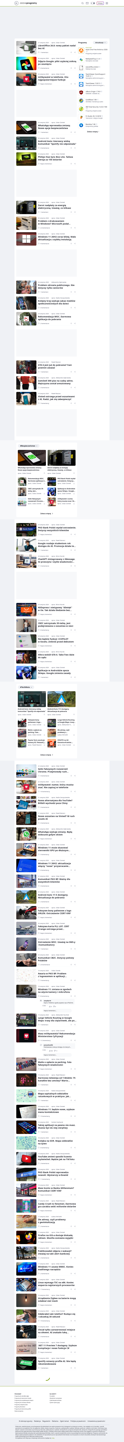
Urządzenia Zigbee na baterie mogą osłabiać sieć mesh (57, 1299)
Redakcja (37, 1421)
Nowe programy (19, 1411)
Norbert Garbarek (57, 1122)
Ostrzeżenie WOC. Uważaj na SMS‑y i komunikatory (56, 943)
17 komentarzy (45, 1289)
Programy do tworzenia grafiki (23, 1409)
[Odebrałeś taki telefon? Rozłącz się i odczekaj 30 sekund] (26, 1316)
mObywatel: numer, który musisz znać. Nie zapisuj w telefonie (66, 500)
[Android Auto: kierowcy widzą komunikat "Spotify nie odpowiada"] (26, 143)
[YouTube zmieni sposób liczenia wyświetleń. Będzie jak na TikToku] (26, 1158)
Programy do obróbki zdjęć (22, 1396)
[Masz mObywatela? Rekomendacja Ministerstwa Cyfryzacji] (26, 1035)
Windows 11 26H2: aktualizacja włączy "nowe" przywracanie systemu (54, 866)
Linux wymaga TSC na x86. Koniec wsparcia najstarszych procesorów (56, 1284)
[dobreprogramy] (30, 3)
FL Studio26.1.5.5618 (93, 116)
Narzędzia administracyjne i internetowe (95, 78)
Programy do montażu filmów (22, 1402)
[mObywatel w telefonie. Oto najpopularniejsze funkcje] (26, 79)
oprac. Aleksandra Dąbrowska (61, 378)
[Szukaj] (82, 3)
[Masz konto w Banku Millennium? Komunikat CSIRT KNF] (26, 1190)
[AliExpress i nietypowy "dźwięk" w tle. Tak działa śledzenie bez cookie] (26, 609)
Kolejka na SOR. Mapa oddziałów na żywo (55, 1142)
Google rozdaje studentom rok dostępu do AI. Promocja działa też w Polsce (56, 546)
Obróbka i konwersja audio (94, 102)
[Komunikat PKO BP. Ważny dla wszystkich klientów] (26, 881)
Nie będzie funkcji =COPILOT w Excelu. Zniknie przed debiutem (56, 640)
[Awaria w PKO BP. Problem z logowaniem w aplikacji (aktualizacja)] (26, 975)
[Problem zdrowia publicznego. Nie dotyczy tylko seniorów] (26, 287)
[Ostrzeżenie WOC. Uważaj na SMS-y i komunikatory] (26, 944)
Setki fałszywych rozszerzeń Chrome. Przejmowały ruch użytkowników (35, 500)
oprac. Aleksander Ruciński (60, 1015)
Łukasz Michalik (63, 735)
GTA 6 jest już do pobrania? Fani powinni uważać (55, 366)
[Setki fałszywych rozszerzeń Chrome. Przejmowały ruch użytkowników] (22, 502)
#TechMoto (25, 687)
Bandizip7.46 (90, 124)
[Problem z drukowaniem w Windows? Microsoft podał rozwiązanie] (26, 223)
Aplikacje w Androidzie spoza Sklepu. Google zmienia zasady (66, 490)
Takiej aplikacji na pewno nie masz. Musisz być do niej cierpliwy (56, 1126)
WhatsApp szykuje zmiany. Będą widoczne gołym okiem (55, 833)
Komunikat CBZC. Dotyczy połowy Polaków (56, 959)
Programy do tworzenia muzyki (23, 1398)
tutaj (53, 1438)
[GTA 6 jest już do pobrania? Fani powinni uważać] (26, 367)
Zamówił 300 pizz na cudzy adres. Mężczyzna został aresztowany (55, 382)
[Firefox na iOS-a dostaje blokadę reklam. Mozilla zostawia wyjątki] (26, 1237)
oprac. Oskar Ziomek (58, 43)
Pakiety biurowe (91, 69)
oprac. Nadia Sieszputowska (60, 298)
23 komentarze (45, 965)
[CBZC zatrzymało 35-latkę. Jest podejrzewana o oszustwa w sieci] (22, 491)
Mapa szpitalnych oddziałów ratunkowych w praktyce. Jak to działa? (53, 1096)
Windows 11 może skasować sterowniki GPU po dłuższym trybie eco (53, 850)
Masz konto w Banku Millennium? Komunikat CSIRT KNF (56, 1189)
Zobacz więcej (45, 513)
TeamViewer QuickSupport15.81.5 (95, 75)
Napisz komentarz (46, 84)
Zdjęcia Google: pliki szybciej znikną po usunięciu (57, 62)
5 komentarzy (44, 854)
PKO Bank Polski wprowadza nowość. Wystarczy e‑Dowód (53, 1173)
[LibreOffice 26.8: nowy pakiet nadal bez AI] (26, 47)
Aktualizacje (99, 43)
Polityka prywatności (78, 1421)
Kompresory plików (92, 126)
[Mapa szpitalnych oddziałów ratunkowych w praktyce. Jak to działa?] (26, 1095)
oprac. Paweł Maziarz (58, 540)
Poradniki (52, 1396)
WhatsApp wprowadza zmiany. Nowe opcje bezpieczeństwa (54, 127)
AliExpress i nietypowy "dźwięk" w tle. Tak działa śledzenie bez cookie (55, 610)
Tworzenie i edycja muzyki (94, 118)
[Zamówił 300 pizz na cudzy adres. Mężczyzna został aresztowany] (26, 383)
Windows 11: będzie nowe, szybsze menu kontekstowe (56, 1110)
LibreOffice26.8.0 (92, 67)
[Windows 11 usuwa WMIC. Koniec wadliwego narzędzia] (26, 1269)
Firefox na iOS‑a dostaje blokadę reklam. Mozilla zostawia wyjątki (55, 1236)
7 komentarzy (44, 403)
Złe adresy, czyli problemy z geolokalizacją (63, 731)
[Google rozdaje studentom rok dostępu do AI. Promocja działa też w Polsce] (26, 545)
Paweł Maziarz (56, 362)
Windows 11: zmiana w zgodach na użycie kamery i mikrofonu (54, 990)
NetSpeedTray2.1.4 (93, 59)
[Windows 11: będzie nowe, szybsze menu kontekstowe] (26, 1111)
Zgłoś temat (64, 1421)
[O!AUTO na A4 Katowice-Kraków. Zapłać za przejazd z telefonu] (51, 743)
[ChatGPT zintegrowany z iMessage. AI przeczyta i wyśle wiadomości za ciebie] (26, 561)
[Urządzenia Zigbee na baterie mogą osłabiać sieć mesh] (26, 1300)
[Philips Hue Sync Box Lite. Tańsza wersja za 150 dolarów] (26, 159)
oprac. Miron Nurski (57, 556)
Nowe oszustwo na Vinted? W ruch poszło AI (56, 817)
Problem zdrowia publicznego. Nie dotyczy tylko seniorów (56, 286)
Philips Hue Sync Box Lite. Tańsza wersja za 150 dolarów (55, 158)
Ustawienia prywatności (96, 1421)
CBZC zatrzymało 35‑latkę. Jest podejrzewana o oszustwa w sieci (55, 624)
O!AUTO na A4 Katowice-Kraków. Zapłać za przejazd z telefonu (65, 741)
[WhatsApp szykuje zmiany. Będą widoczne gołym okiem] (26, 834)
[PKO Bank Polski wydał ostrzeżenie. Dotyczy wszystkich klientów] (51, 481)
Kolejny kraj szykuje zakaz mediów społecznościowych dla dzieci (56, 302)
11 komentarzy (45, 1179)
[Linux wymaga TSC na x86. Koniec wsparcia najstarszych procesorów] (26, 1284)
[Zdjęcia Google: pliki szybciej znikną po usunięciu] (26, 63)
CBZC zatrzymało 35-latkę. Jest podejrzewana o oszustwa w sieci (35, 490)
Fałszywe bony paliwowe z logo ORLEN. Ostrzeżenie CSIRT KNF (35, 721)
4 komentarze (44, 68)
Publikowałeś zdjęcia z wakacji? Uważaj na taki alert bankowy (55, 1252)
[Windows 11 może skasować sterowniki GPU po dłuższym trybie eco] (26, 849)
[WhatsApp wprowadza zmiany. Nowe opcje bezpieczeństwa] (26, 127)
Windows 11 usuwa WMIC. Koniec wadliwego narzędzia (55, 1268)
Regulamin (46, 1421)
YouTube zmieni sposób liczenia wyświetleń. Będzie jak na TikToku (56, 1158)
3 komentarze (44, 308)
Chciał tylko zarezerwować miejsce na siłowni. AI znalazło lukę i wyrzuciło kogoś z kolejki (56, 1332)
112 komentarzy (45, 1040)
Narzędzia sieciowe (92, 61)
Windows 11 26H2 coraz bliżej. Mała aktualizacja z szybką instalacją (57, 238)
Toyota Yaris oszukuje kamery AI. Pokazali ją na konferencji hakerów (36, 741)
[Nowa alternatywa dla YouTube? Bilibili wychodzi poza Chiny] (26, 802)
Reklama (55, 1421)
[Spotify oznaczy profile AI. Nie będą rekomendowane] (26, 1363)
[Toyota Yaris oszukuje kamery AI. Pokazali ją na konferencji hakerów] (22, 743)
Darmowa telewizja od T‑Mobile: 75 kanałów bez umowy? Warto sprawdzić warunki (56, 1080)
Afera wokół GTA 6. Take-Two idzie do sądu (56, 656)
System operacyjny (55, 1402)
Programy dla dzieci (20, 1407)
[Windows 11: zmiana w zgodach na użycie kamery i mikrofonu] (26, 991)
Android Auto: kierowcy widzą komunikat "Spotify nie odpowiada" (57, 142)
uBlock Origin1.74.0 (93, 91)
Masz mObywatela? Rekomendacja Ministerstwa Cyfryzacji (56, 1035)
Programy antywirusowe (93, 53)
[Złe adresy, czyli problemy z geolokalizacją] (51, 733)
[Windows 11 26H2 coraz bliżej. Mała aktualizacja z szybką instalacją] (26, 239)
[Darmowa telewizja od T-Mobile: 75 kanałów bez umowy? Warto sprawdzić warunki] (26, 1080)
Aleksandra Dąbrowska (58, 282)
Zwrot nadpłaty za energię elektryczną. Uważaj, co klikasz (54, 206)
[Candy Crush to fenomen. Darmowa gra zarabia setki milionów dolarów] (26, 1206)
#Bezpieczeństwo (27, 446)
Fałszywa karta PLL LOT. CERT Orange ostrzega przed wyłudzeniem (53, 929)
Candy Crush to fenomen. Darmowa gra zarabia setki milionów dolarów (57, 1205)
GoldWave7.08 (91, 100)
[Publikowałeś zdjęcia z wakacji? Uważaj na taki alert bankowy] (26, 1253)
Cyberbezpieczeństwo (55, 1400)
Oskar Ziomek (55, 971)
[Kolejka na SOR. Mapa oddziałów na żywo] (26, 1143)
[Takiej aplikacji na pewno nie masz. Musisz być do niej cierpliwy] (26, 1127)
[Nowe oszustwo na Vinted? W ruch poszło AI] (26, 818)
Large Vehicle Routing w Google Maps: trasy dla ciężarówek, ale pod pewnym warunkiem (67, 721)
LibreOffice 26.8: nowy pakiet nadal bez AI (57, 47)
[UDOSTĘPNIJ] (75, 52)
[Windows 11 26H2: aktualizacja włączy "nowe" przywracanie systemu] (26, 865)
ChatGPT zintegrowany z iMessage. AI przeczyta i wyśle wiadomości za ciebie (56, 562)
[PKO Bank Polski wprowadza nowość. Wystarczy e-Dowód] (26, 1174)
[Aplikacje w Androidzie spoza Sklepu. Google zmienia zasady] (51, 491)
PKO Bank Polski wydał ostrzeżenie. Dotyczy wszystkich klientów (66, 479)
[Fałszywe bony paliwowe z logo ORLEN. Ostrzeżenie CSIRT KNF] (22, 723)
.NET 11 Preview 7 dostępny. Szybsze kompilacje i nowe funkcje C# (57, 1347)
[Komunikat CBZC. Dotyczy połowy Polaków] (26, 960)
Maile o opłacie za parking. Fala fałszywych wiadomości (35, 731)
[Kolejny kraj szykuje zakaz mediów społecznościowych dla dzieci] (26, 303)
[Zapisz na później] (71, 52)
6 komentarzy (44, 630)
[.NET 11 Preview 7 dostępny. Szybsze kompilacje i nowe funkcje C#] (26, 1347)
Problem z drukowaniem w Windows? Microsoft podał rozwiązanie (53, 223)
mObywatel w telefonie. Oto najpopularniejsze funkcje (53, 78)
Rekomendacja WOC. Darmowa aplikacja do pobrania (54, 318)
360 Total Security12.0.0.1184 (96, 107)
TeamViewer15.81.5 (93, 83)
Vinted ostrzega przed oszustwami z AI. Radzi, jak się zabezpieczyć (56, 398)
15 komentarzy (45, 1116)
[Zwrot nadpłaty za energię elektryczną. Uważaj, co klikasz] (26, 207)
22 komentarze (45, 228)
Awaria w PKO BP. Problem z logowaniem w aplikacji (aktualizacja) (52, 976)
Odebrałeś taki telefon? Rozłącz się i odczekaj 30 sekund (56, 1315)
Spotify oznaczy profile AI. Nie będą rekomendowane (57, 1362)
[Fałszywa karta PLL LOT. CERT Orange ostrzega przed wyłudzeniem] (26, 928)
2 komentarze (44, 323)
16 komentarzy (45, 791)
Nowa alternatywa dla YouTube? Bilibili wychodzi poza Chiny (55, 802)
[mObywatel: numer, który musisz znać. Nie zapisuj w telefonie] (51, 502)
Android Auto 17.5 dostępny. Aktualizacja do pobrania (58, 710)
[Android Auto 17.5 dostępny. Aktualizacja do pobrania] (61, 699)
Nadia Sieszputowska (58, 1091)
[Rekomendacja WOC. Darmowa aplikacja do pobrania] (26, 318)
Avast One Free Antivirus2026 (96, 49)
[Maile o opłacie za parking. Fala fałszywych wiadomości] (22, 733)
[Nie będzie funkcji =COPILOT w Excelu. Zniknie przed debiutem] (26, 641)
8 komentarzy (44, 996)
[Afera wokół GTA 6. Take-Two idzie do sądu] (26, 657)
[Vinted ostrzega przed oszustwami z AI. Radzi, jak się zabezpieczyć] (26, 398)
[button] (106, 3)
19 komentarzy (45, 1321)
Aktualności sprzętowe (56, 1398)
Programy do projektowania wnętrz (24, 1400)
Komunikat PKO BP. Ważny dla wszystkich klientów (54, 880)
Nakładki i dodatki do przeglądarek (92, 94)
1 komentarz (44, 52)
